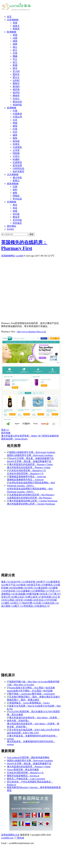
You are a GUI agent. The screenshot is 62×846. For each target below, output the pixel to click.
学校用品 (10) (30, 606)
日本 (15, 120)
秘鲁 (15, 192)
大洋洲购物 (12, 174)
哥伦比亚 (17, 199)
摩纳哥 (16, 95)
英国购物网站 (8, 255)
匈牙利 (16, 92)
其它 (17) (18, 603)
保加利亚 (17, 104)
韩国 (15, 123)
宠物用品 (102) (8, 594)
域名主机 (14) (52, 603)
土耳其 (16, 150)
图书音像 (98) (36, 594)
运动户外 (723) (18, 582)
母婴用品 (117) (42, 591)
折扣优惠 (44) (48, 597)
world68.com (7, 838)
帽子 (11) (19, 606)
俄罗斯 (16, 89)
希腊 (15, 65)
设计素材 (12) (8, 606)
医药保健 (5, 433)
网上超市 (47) (35, 597)
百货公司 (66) (8, 597)
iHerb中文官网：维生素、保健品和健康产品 (29, 763)
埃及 (15, 208)
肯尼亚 (16, 214)
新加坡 (16, 141)
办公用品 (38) (11, 600)
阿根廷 (16, 196)
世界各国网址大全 (10, 835)
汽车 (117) (55, 591)
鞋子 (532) (46, 582)
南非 (15, 205)
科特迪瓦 (17, 223)
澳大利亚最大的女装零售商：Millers (19, 436)
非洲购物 (11, 202)
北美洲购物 (12, 19)
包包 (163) (33, 588)
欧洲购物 (11, 32)
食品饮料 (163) (45, 588)
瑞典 (15, 44)
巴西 (15, 186)
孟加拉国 (17, 165)
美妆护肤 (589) (33, 582)
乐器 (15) (40, 603)
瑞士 (15, 47)
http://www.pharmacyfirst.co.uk (31, 331)
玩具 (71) (47, 594)
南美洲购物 (12, 183)
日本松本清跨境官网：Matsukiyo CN (25, 772)
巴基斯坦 (17, 162)
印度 (15, 129)
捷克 (15, 68)
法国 (15, 38)
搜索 (31, 234)
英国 (15, 35)
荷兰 (15, 50)
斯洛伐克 (17, 101)
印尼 (15, 132)
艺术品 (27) (42, 600)
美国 (15, 23)
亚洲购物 (11, 108)
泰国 (15, 126)
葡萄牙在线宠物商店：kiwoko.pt (23, 775)
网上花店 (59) (21, 597)
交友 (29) (22, 600)
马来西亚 (17, 147)
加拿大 (16, 26)
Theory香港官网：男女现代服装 (23, 769)
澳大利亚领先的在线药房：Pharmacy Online (28, 766)
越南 (15, 135)
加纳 (15, 211)
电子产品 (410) (13, 585)
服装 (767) (6, 582)
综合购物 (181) (21, 588)
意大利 (16, 71)
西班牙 (16, 74)
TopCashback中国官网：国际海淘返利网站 (28, 757)
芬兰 (15, 59)
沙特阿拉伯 (18, 168)
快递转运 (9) (43, 606)
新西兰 (16, 180)
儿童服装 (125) (28, 591)
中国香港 (17, 114)
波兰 (15, 62)
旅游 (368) (26, 585)
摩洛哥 (16, 217)
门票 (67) (56, 594)
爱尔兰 (16, 77)
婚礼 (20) (9, 603)
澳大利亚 (17, 177)
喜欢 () (5, 429)
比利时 (16, 80)
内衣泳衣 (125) (13, 591)
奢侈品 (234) (52, 585)
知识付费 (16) (29, 603)
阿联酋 (16, 153)
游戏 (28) (31, 600)
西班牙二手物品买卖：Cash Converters (26, 778)
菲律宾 (16, 144)
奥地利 (16, 86)
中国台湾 (17, 117)
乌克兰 (16, 98)
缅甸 (15, 138)
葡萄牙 (16, 83)
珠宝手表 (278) (38, 585)
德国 (15, 41)
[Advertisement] (31, 288)
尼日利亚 (17, 220)
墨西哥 (16, 29)
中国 (15, 111)
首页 (9, 16)
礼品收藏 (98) (22, 594)
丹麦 (15, 53)
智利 (15, 189)
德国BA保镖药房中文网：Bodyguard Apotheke (30, 760)
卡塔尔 (16, 156)
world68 (19, 255)
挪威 (15, 56)
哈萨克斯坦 (18, 171)
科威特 (16, 159)
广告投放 (19, 838)
